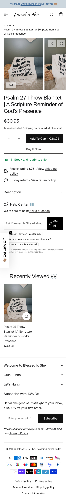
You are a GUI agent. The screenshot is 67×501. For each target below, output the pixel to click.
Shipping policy (44, 498)
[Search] (51, 14)
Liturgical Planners (31, 3)
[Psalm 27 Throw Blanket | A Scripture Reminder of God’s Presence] (18, 314)
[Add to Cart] (26, 327)
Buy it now (33, 149)
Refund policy (21, 491)
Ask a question (39, 222)
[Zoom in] (23, 64)
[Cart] (61, 14)
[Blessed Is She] (26, 14)
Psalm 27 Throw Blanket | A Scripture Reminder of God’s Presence (33, 104)
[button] (52, 43)
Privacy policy (42, 491)
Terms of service (21, 498)
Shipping (28, 128)
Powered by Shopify (47, 459)
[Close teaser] (10, 232)
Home (7, 25)
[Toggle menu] (6, 14)
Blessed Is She (25, 459)
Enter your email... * (18, 429)
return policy (47, 180)
